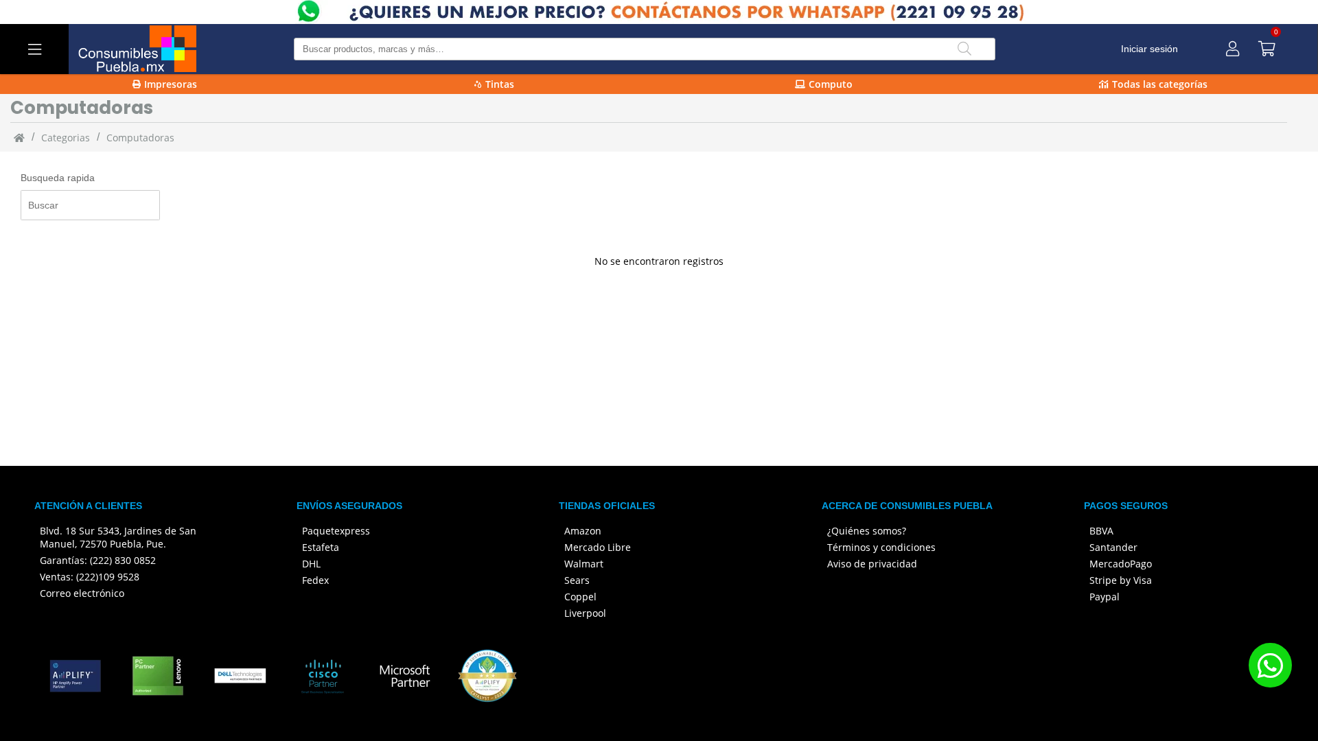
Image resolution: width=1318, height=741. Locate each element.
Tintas (499, 84)
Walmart (583, 563)
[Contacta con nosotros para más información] (1270, 665)
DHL (311, 563)
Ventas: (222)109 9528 (89, 576)
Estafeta (320, 547)
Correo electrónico (82, 593)
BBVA (1101, 530)
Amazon (582, 530)
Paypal (1104, 596)
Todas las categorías (1159, 84)
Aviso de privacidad (872, 563)
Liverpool (585, 613)
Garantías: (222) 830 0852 (98, 560)
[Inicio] (19, 137)
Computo (831, 84)
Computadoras (140, 137)
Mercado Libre (597, 547)
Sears (577, 580)
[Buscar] (964, 49)
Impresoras (170, 84)
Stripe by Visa (1120, 580)
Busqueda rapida (58, 177)
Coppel (580, 596)
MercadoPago (1120, 563)
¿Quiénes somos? (866, 530)
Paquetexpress (336, 530)
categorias (65, 137)
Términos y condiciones (881, 547)
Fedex (315, 580)
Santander (1113, 547)
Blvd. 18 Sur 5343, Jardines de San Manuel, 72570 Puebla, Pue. (118, 537)
